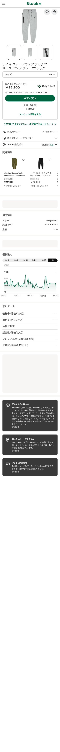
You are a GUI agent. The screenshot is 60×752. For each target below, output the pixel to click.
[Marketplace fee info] (46, 92)
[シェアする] (54, 12)
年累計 (34, 260)
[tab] (14, 52)
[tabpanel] (29, 26)
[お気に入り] (47, 12)
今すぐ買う (30, 98)
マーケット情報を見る (30, 114)
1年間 (44, 260)
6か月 (25, 260)
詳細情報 (33, 427)
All (53, 260)
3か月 (16, 260)
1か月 (7, 260)
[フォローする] (23, 160)
